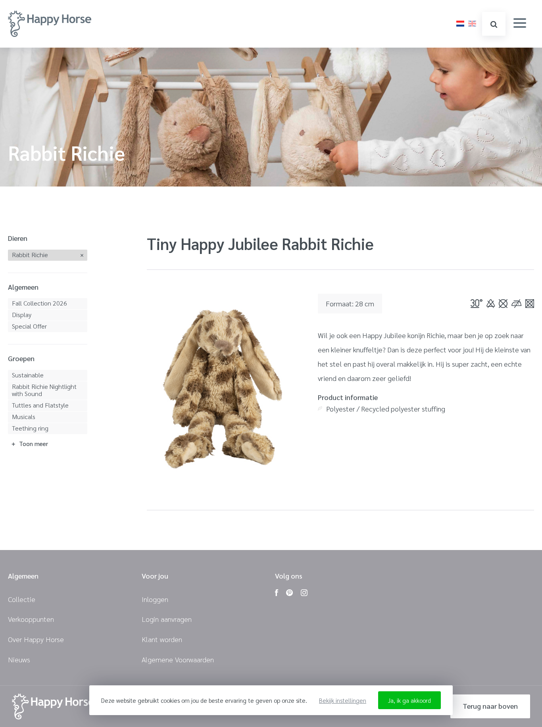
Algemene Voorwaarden (178, 659)
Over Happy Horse (36, 639)
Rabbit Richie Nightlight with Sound (44, 390)
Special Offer (29, 326)
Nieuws (19, 659)
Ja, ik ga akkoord (409, 700)
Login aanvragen (167, 618)
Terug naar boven (490, 705)
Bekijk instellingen (342, 700)
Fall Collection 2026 (39, 303)
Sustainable (28, 375)
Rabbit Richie (30, 254)
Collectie (21, 599)
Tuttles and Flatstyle (40, 405)
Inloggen (155, 599)
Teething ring (30, 428)
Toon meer (33, 443)
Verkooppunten (31, 618)
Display (21, 314)
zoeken (493, 24)
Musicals (23, 416)
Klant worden (162, 639)
